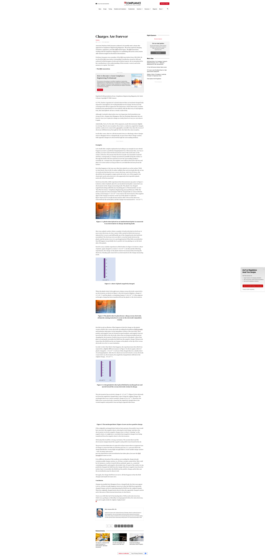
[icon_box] (102, 3)
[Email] (125, 526)
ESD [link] (116, 49)
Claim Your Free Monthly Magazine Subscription (253, 285)
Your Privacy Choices (137, 553)
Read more (100, 89)
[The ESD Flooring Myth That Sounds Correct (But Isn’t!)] (120, 537)
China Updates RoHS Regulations (154, 78)
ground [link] (119, 128)
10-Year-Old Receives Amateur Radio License (157, 67)
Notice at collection (124, 553)
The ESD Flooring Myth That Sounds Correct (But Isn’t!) (119, 543)
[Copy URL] (131, 526)
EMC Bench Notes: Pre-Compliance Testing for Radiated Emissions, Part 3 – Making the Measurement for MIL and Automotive (157, 63)
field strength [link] (138, 329)
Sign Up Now (158, 52)
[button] (167, 9)
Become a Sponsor (158, 39)
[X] (119, 526)
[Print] (128, 526)
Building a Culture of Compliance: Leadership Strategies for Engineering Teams (156, 75)
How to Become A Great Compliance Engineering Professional (111, 77)
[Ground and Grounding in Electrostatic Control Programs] (137, 537)
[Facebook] (122, 526)
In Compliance (106, 42)
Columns (98, 40)
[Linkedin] (115, 526)
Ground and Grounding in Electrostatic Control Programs (136, 543)
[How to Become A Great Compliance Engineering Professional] (136, 81)
